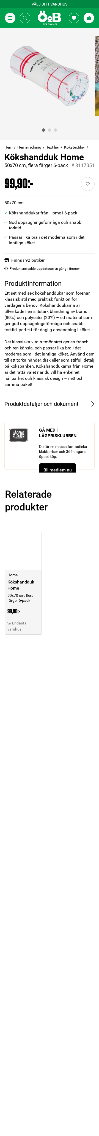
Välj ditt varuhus (49, 4)
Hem (8, 147)
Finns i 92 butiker (28, 260)
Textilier (52, 147)
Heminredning (29, 147)
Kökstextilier (74, 147)
